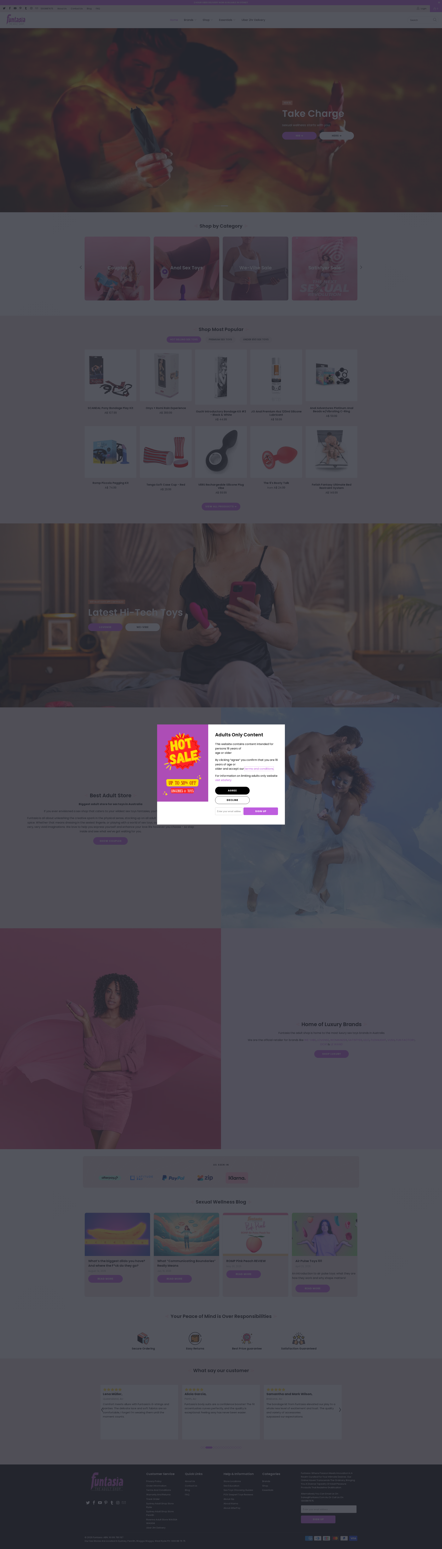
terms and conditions (259, 769)
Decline (232, 800)
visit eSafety (223, 780)
